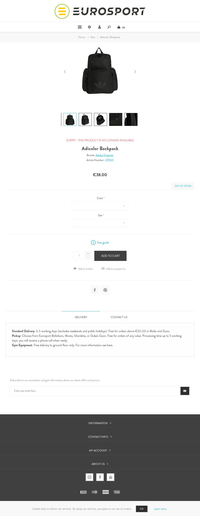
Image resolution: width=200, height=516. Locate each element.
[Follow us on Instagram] (89, 477)
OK (142, 509)
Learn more (160, 509)
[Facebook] (100, 477)
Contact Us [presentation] (119, 317)
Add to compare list (115, 269)
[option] (69, 113)
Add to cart (110, 256)
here (109, 345)
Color (100, 198)
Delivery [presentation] (81, 317)
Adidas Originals (104, 155)
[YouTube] (110, 477)
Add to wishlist (85, 269)
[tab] (81, 317)
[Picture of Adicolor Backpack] (70, 113)
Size (100, 215)
